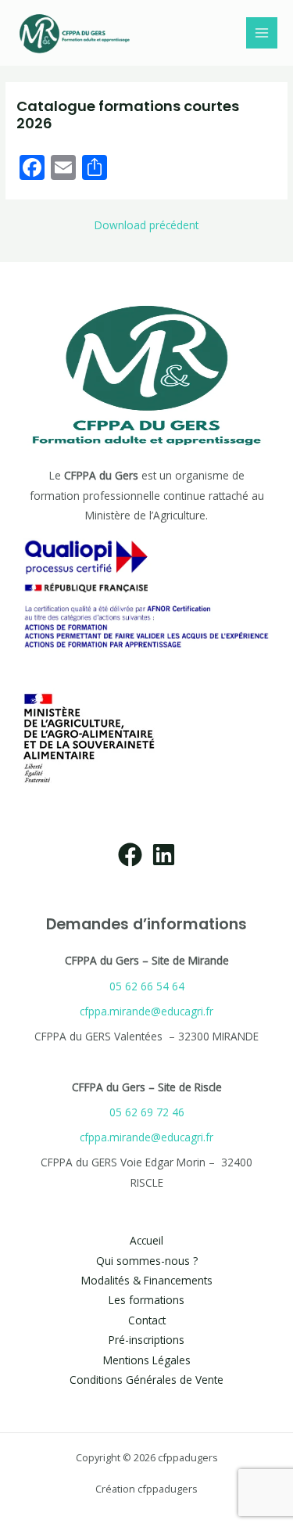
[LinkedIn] (164, 855)
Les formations (146, 1299)
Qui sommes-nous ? (147, 1260)
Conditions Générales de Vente (146, 1379)
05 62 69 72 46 (146, 1112)
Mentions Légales (147, 1360)
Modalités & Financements (147, 1280)
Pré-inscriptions (146, 1339)
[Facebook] (130, 855)
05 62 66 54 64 (146, 986)
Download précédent (146, 225)
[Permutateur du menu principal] (262, 33)
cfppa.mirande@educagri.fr (146, 1011)
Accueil (146, 1240)
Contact (147, 1320)
